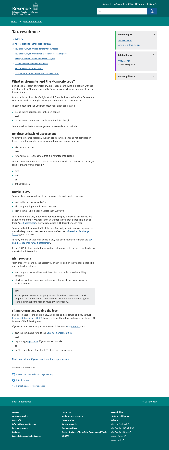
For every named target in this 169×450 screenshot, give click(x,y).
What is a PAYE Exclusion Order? (29, 68)
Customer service (20, 416)
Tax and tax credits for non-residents (31, 63)
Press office (17, 420)
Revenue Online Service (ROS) (27, 318)
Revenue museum (20, 428)
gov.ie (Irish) (116, 440)
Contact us (66, 412)
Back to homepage (21, 401)
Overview (19, 39)
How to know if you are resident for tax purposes (36, 49)
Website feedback (119, 424)
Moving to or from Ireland (129, 45)
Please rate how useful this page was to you (35, 374)
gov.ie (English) (118, 436)
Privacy (114, 420)
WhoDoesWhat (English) (121, 428)
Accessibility (117, 412)
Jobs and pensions (32, 21)
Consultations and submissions (26, 436)
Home (14, 21)
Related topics (125, 34)
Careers (15, 412)
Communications (69, 428)
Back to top (151, 401)
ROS (130, 4)
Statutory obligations (120, 416)
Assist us (16, 432)
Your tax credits (125, 40)
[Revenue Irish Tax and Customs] (25, 8)
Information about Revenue (24, 424)
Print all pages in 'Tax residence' (30, 386)
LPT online (140, 4)
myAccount (118, 4)
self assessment (28, 223)
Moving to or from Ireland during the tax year (35, 59)
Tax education (68, 420)
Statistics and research (72, 416)
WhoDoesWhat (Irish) (120, 432)
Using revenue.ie (69, 424)
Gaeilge (153, 4)
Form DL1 (75, 326)
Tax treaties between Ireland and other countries (37, 73)
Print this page (22, 380)
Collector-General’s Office (59, 333)
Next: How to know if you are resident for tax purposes (39, 359)
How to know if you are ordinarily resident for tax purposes (41, 54)
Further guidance (126, 76)
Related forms (125, 55)
